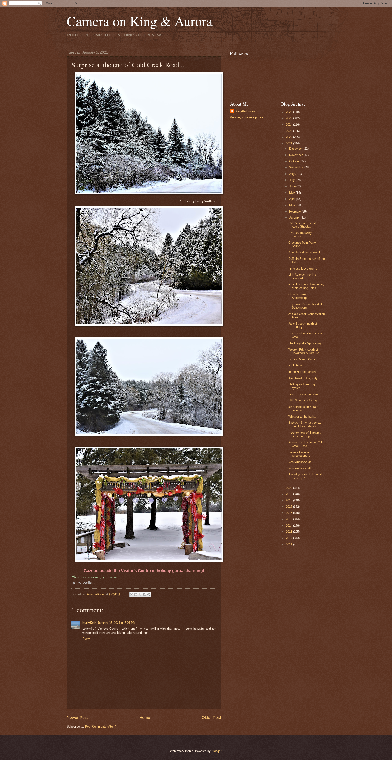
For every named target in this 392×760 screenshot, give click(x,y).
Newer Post (77, 717)
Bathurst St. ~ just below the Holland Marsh (304, 424)
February (295, 211)
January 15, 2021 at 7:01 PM (116, 622)
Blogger (216, 751)
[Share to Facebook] (144, 594)
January (295, 217)
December (296, 148)
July (292, 180)
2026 (289, 112)
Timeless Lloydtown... (302, 268)
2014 (289, 525)
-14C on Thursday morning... (300, 234)
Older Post (211, 717)
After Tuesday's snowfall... (305, 252)
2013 (289, 531)
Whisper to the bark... (302, 416)
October (295, 161)
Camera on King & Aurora (140, 21)
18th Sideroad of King (302, 400)
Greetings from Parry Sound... (302, 244)
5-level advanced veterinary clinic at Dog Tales (306, 286)
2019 (289, 494)
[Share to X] (140, 594)
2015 (289, 519)
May (292, 192)
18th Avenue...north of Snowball (302, 276)
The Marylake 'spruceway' (305, 343)
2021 (289, 143)
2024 (289, 124)
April (292, 199)
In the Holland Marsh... (303, 372)
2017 (289, 506)
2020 (289, 488)
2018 (289, 500)
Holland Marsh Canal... (303, 359)
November (296, 155)
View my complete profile (246, 117)
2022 (289, 137)
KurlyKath (89, 622)
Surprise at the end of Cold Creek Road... (305, 444)
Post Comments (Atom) (100, 726)
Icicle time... (296, 365)
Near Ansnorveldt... (301, 462)
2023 (289, 131)
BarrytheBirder (245, 111)
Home (144, 717)
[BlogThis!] (136, 594)
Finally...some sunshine (303, 394)
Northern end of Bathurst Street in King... (304, 434)
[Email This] (131, 594)
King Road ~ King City (303, 378)
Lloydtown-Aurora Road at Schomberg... (305, 305)
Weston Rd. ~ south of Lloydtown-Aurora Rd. (304, 351)
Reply (86, 638)
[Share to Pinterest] (149, 594)
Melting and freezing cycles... (301, 386)
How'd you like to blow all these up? (305, 476)
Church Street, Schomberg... (298, 295)
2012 (289, 538)
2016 (289, 513)
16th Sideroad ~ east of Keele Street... (303, 224)
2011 (289, 544)
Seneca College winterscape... (299, 454)
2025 (289, 118)
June (292, 186)
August (294, 174)
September (296, 167)
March (293, 205)
